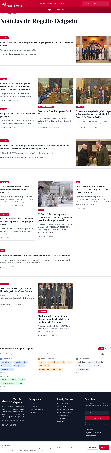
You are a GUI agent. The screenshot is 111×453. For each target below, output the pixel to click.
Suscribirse (97, 418)
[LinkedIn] (14, 425)
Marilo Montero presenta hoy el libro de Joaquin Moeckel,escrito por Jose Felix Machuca (54, 319)
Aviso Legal (61, 419)
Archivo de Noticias (36, 410)
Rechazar (92, 447)
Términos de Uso (63, 416)
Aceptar (104, 447)
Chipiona (50, 10)
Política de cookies (41, 450)
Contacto (60, 422)
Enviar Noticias (90, 436)
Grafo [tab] (107, 349)
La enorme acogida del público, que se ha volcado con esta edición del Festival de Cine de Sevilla (93, 114)
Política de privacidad (99, 425)
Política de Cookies (64, 413)
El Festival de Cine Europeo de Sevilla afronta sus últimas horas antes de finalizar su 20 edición (16, 86)
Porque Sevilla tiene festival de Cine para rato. (17, 115)
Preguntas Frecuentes (93, 433)
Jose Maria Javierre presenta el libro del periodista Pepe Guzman (16, 289)
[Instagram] (11, 425)
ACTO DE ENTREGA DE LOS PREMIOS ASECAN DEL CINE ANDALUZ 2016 (92, 189)
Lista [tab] (101, 349)
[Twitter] (7, 425)
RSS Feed (32, 413)
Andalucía (60, 10)
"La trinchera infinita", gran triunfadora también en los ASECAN (14, 189)
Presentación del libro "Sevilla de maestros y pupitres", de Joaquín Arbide (16, 221)
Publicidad (89, 430)
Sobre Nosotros (62, 403)
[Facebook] (3, 425)
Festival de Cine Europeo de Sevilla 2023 (55, 112)
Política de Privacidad (65, 410)
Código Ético (61, 407)
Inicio (2, 14)
